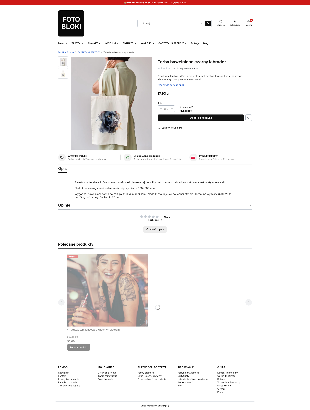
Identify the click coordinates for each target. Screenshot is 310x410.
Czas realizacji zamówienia (152, 379)
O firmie (221, 388)
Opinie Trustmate (226, 375)
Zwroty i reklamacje (68, 379)
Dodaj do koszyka (201, 117)
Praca (220, 392)
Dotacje (221, 379)
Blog (179, 385)
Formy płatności (146, 372)
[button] (208, 23)
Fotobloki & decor (66, 52)
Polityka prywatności (188, 372)
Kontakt (62, 375)
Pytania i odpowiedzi (69, 382)
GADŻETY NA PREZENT (89, 52)
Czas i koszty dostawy (150, 375)
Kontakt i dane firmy (227, 372)
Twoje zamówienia (107, 375)
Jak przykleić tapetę (69, 385)
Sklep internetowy (154, 406)
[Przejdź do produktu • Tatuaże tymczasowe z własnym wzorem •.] (107, 290)
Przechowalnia (105, 379)
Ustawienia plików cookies (191, 379)
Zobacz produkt (79, 347)
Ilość (160, 103)
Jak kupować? (185, 382)
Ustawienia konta (107, 372)
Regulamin (63, 372)
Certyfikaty (183, 375)
